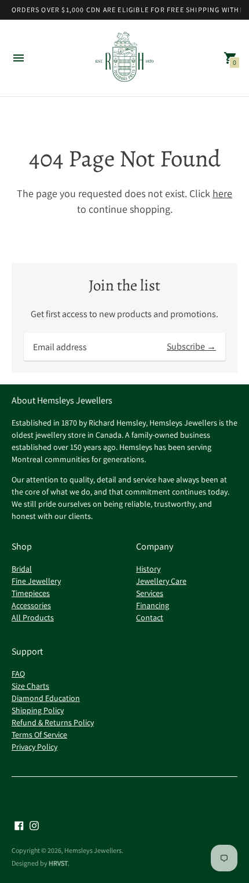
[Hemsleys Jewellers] (124, 58)
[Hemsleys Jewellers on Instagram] (34, 825)
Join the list (124, 285)
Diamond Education (46, 698)
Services (149, 593)
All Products (33, 617)
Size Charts (30, 686)
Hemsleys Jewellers (93, 850)
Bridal (22, 569)
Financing (152, 605)
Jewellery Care (161, 581)
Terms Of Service (39, 734)
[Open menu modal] (18, 58)
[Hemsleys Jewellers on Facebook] (19, 825)
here (222, 193)
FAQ (18, 673)
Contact (149, 617)
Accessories (31, 605)
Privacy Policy (34, 747)
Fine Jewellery (36, 581)
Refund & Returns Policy (53, 722)
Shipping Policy (38, 710)
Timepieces (31, 593)
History (148, 569)
